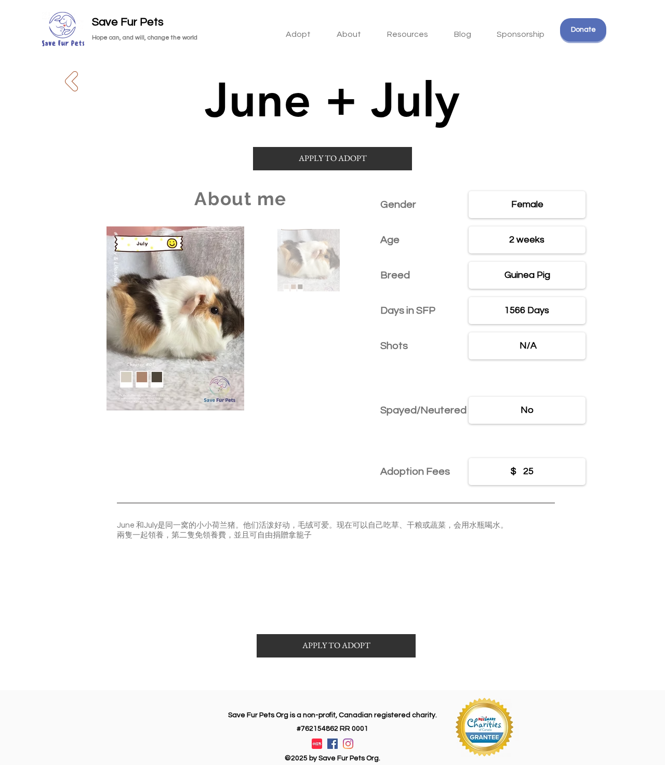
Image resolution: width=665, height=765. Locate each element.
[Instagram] (348, 744)
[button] (407, 29)
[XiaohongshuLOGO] (317, 744)
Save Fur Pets (128, 22)
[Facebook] (332, 744)
